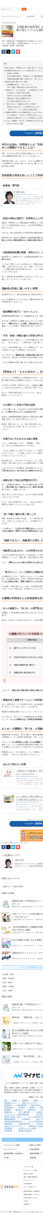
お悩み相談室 (30, 16)
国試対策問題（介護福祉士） (14, 1153)
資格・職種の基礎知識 (30, 1177)
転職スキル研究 (28, 1174)
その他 (6, 1158)
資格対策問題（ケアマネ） (32, 1194)
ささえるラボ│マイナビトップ (11, 16)
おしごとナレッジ (10, 1149)
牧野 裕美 (20, 192)
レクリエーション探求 (12, 1145)
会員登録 (26, 1204)
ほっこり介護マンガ (30, 1187)
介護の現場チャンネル (30, 1198)
